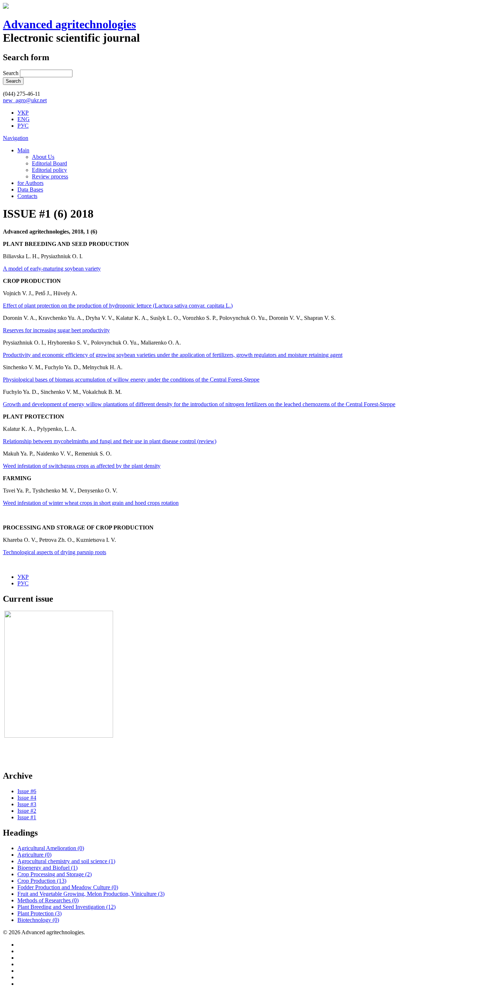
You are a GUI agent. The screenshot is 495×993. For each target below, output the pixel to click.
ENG (23, 119)
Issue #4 (26, 798)
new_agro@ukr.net (25, 100)
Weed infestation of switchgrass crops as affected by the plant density (82, 466)
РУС (23, 126)
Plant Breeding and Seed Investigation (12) (66, 907)
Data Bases (30, 189)
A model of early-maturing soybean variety (52, 268)
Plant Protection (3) (39, 913)
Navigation (15, 138)
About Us (43, 157)
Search (11, 73)
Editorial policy (49, 170)
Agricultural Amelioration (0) (50, 848)
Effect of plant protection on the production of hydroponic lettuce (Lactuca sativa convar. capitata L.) (118, 305)
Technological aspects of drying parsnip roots (54, 552)
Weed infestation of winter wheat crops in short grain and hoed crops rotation (91, 503)
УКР (23, 113)
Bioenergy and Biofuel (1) (47, 868)
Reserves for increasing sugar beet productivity (56, 330)
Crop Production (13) (41, 881)
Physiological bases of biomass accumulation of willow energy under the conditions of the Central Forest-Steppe (131, 379)
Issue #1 (26, 817)
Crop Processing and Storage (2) (54, 874)
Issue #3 (26, 804)
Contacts (27, 196)
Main (23, 150)
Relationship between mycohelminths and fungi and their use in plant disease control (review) (109, 441)
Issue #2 (26, 811)
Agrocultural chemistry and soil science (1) (66, 861)
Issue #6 (26, 791)
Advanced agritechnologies (69, 24)
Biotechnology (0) (38, 920)
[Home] (6, 7)
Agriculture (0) (34, 855)
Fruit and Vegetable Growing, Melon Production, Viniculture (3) (91, 894)
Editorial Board (49, 163)
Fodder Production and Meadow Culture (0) (67, 887)
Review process (50, 176)
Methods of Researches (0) (48, 900)
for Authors (30, 183)
